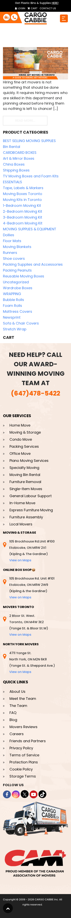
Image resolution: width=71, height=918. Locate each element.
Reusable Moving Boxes (23, 276)
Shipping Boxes (16, 170)
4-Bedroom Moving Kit (22, 223)
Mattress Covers (17, 311)
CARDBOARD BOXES (19, 152)
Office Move (20, 453)
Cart (33, 8)
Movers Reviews (23, 726)
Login (21, 8)
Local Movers (20, 524)
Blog (13, 719)
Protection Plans (23, 762)
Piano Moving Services (29, 460)
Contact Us (48, 8)
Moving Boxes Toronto (22, 193)
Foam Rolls (12, 305)
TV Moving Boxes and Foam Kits (31, 176)
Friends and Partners (27, 740)
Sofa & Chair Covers (21, 323)
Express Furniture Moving (31, 510)
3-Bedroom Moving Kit (22, 217)
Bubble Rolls (13, 299)
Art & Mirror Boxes (18, 158)
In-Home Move (22, 502)
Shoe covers (14, 258)
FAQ (12, 712)
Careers (16, 733)
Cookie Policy (21, 769)
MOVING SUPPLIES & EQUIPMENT (29, 229)
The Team (18, 705)
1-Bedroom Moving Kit (22, 205)
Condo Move (20, 439)
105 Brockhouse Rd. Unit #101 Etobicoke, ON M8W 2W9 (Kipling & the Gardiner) (31, 588)
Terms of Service (24, 755)
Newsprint (12, 317)
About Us (17, 691)
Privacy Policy (21, 748)
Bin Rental (11, 146)
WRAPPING (12, 293)
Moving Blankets (17, 246)
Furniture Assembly (26, 517)
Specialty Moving (24, 467)
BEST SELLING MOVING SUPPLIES (29, 140)
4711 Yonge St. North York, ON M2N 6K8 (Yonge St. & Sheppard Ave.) (32, 662)
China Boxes (14, 164)
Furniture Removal (25, 481)
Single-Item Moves (25, 488)
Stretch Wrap (14, 329)
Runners (10, 252)
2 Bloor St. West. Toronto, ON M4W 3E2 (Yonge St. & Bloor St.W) (28, 625)
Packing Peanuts (17, 270)
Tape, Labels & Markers (23, 187)
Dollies (8, 234)
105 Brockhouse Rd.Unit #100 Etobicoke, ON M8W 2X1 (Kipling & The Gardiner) (32, 550)
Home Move (19, 425)
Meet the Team (22, 698)
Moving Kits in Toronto (22, 199)
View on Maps (20, 560)
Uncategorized (16, 282)
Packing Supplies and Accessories (33, 264)
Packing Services (24, 446)
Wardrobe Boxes (17, 287)
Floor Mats (12, 240)
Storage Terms (22, 776)
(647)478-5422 (35, 393)
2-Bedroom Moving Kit (22, 211)
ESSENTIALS (12, 182)
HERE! (55, 3)
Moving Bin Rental (24, 474)
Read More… (31, 120)
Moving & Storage (25, 432)
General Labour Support (30, 495)
